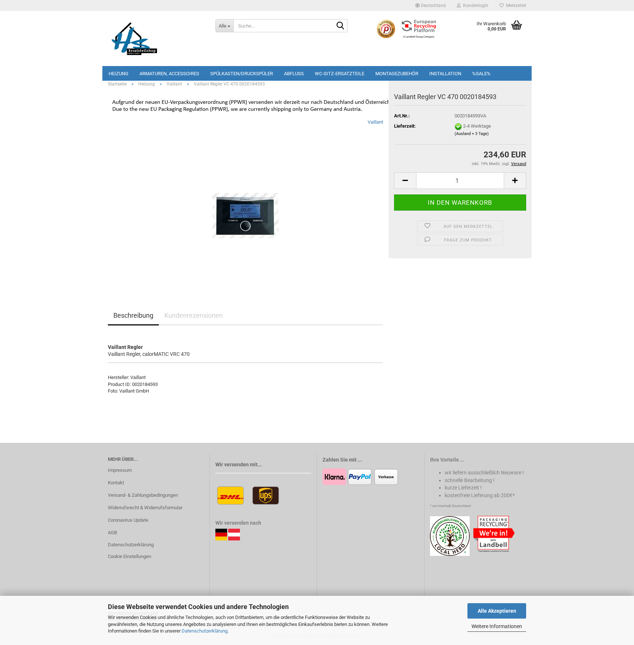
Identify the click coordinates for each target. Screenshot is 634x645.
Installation (445, 73)
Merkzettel (515, 5)
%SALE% (481, 73)
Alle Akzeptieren (497, 611)
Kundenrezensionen (193, 315)
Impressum (120, 470)
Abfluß (294, 73)
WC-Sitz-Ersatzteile (339, 73)
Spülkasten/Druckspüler (241, 73)
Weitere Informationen (496, 626)
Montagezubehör (396, 73)
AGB (112, 532)
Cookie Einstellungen (129, 556)
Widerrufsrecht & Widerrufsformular (145, 507)
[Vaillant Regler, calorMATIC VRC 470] (245, 201)
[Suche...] (340, 26)
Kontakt (116, 482)
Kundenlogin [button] (474, 5)
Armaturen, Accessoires (169, 73)
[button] (430, 5)
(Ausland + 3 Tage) (472, 133)
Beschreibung (133, 315)
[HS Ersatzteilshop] (156, 38)
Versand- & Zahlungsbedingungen (143, 495)
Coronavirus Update (128, 520)
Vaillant (375, 122)
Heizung (118, 73)
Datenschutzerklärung (204, 631)
